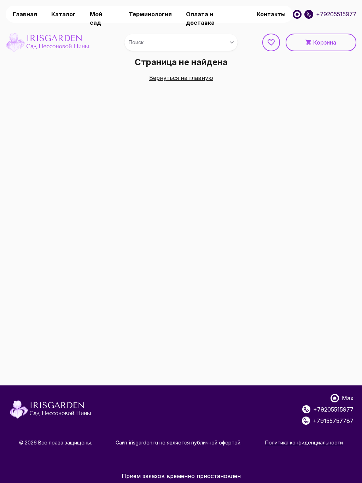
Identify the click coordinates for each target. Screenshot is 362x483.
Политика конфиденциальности (304, 443)
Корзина (324, 42)
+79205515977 (336, 14)
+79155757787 (333, 420)
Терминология (150, 14)
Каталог (63, 14)
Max (348, 398)
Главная (25, 14)
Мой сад (96, 17)
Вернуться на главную (181, 77)
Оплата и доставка (200, 17)
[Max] (297, 14)
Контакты (271, 14)
